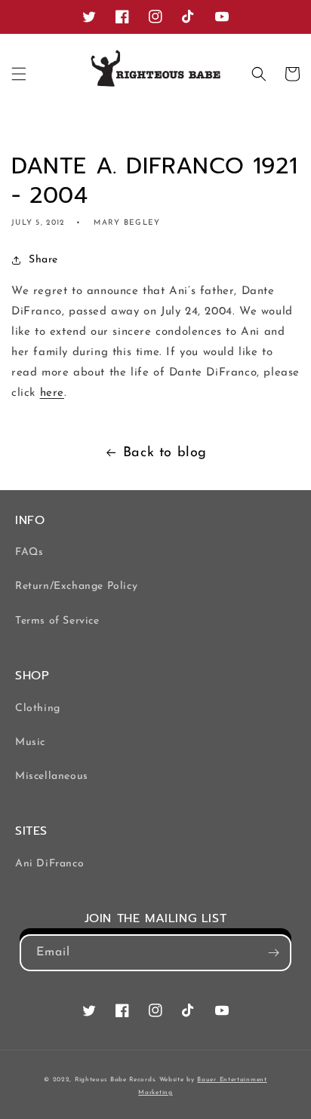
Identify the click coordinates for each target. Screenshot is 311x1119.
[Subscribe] (273, 952)
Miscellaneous (51, 776)
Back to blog (165, 453)
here (52, 393)
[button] (18, 73)
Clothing (37, 708)
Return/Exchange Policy (76, 586)
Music (30, 742)
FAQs (29, 552)
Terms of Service (57, 621)
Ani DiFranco (49, 863)
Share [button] (43, 259)
